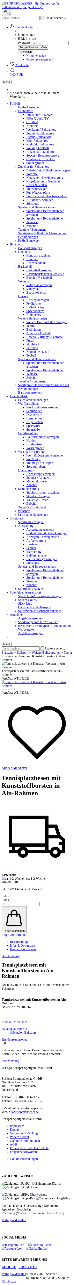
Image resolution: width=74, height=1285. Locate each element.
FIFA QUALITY (37, 118)
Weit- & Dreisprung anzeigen (45, 455)
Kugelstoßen (34, 422)
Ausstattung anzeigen (40, 529)
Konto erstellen (36, 55)
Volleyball (24, 281)
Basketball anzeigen (39, 270)
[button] (21, 27)
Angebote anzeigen (30, 618)
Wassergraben (35, 448)
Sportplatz (16, 518)
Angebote (16, 614)
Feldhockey (34, 303)
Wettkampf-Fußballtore (41, 129)
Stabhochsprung (28, 488)
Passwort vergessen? (39, 59)
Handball (24, 251)
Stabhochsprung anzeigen (43, 492)
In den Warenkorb (14, 930)
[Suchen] (42, 18)
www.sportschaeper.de (24, 1112)
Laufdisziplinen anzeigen (42, 437)
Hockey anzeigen (37, 300)
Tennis (30, 326)
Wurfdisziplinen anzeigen (42, 407)
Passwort (24, 43)
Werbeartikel (26, 629)
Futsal (30, 340)
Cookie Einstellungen (24, 1159)
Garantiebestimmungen (25, 1140)
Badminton (33, 329)
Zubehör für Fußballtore (33, 166)
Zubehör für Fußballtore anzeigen (48, 170)
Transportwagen (36, 189)
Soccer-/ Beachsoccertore (42, 155)
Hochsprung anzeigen (40, 474)
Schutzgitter (34, 411)
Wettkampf (33, 459)
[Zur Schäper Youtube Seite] (14, 1248)
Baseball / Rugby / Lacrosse (44, 337)
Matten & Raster (37, 481)
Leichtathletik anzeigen (33, 400)
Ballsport (16, 244)
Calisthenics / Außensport (34, 607)
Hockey (23, 296)
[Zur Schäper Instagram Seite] (15, 1245)
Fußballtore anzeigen (39, 114)
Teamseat (32, 222)
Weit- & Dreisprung (31, 451)
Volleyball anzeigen (39, 285)
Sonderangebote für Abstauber (38, 622)
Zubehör (31, 226)
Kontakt (15, 1129)
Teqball (31, 355)
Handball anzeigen (38, 255)
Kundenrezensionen (23, 949)
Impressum (17, 1126)
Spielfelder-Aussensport (25, 592)
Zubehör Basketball (39, 277)
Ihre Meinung (10, 1061)
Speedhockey (35, 311)
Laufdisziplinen (28, 433)
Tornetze (32, 174)
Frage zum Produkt (14, 934)
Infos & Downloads (23, 945)
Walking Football (37, 148)
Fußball (15, 103)
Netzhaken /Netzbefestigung (44, 177)
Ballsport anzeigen (30, 248)
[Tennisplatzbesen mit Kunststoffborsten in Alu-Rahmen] (37, 686)
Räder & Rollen (36, 185)
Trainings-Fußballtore (40, 133)
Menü (6, 82)
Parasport (24, 511)
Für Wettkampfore (38, 192)
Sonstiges (32, 203)
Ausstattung (26, 525)
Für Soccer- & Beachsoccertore (46, 196)
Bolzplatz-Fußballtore (40, 151)
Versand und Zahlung (24, 1133)
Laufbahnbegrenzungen (41, 559)
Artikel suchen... (55, 18)
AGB (13, 1144)
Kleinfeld (32, 126)
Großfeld (32, 122)
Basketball (25, 266)
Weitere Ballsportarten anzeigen (46, 322)
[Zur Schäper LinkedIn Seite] (39, 1248)
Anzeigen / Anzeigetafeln (42, 537)
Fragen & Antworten (23, 1152)
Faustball (32, 348)
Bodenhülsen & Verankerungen (46, 533)
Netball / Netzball (37, 351)
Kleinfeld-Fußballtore (40, 144)
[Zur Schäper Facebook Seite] (41, 1245)
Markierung (34, 551)
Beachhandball (36, 263)
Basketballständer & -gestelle (45, 274)
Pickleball (32, 344)
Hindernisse (34, 444)
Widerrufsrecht (19, 1137)
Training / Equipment (32, 229)
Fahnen (31, 548)
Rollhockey (33, 314)
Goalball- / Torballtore (40, 159)
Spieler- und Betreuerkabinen (37, 207)
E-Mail (22, 38)
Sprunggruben (35, 466)
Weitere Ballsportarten (32, 318)
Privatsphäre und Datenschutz (29, 1148)
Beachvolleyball (36, 292)
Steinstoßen (33, 429)
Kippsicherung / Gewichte (43, 181)
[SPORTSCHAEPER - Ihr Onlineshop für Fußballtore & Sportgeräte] (37, 7)
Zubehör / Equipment (32, 507)
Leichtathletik (19, 396)
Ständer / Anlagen (38, 477)
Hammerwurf (35, 418)
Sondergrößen (35, 163)
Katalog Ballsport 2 (15, 1029)
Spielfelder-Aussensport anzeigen (39, 596)
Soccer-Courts (27, 600)
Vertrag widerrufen (14, 1220)
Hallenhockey (35, 307)
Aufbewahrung (36, 540)
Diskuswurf (34, 414)
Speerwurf (33, 426)
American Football (38, 333)
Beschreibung (19, 941)
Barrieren (32, 544)
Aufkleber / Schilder (39, 200)
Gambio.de (9, 1281)
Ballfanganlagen (36, 555)
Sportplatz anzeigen (31, 522)
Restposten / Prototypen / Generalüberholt (45, 625)
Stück (5, 900)
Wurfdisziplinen (28, 403)
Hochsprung (26, 470)
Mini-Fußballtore (37, 140)
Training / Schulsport (39, 463)
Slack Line (25, 603)
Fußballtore (25, 111)
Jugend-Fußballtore (38, 137)
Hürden (31, 440)
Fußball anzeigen (29, 107)
